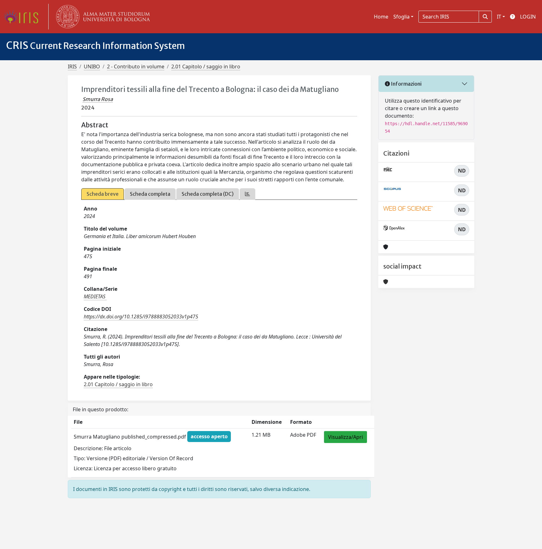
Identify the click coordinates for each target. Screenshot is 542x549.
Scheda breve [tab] (103, 194)
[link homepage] (23, 16)
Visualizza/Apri (345, 437)
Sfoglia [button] (401, 16)
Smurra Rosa (97, 99)
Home (381, 16)
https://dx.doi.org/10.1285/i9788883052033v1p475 (141, 316)
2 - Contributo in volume (135, 66)
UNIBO (92, 66)
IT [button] (499, 16)
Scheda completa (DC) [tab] (208, 194)
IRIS (72, 66)
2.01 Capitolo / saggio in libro (205, 66)
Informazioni (406, 84)
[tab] (247, 194)
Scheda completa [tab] (150, 194)
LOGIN (528, 16)
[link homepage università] (101, 16)
